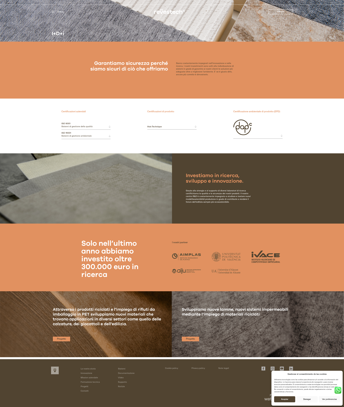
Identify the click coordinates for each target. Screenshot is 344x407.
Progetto (61, 338)
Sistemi (121, 369)
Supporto (122, 382)
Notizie (121, 386)
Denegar (307, 399)
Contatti (281, 11)
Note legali (223, 368)
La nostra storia (88, 369)
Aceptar (284, 399)
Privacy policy (198, 368)
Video (121, 377)
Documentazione (126, 373)
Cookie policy (171, 368)
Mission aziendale (89, 377)
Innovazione (86, 373)
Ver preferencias (329, 399)
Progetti (84, 386)
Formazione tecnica (90, 382)
